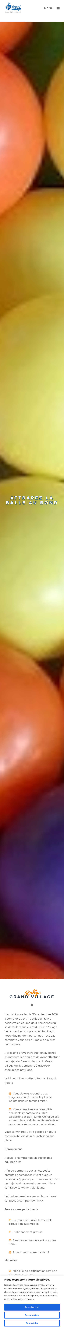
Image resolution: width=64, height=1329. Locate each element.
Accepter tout (32, 1307)
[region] (32, 1302)
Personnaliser (32, 1315)
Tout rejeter (32, 1323)
